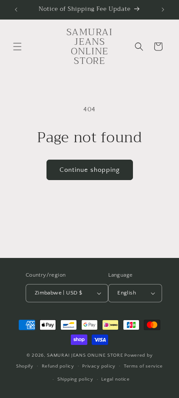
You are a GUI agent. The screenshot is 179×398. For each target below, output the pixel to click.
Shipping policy (75, 379)
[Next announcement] (162, 9)
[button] (17, 46)
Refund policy (58, 366)
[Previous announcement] (16, 9)
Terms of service (143, 366)
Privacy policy (99, 366)
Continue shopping (90, 170)
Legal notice (115, 379)
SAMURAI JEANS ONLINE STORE (85, 355)
